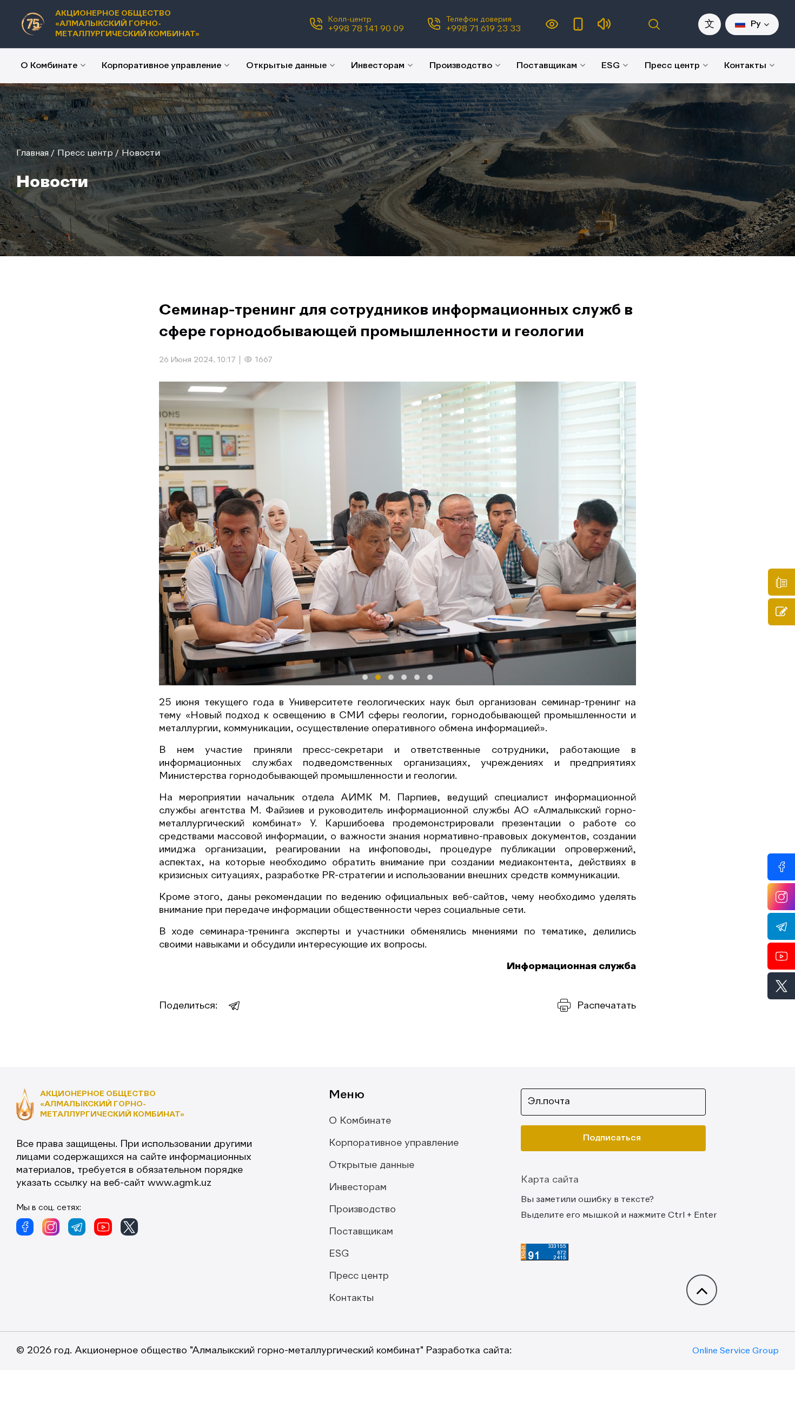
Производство (460, 66)
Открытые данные (286, 66)
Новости (141, 153)
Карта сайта (550, 1180)
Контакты (745, 66)
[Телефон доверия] (781, 582)
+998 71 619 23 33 (483, 29)
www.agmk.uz (179, 1183)
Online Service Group (735, 1351)
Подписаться (612, 1138)
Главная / (35, 153)
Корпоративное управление (161, 66)
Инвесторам (378, 66)
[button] (365, 677)
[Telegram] (235, 1005)
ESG (610, 66)
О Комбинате (49, 66)
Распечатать (606, 1006)
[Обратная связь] (781, 611)
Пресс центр (672, 66)
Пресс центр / (88, 153)
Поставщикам (546, 66)
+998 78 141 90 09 (366, 29)
